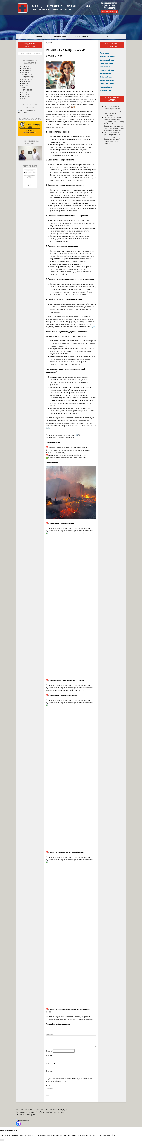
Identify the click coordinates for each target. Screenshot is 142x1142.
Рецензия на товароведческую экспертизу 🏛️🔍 (63, 435)
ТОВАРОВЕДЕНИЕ (27, 90)
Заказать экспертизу (109, 12)
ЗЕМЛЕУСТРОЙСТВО (28, 77)
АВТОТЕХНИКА (26, 94)
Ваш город (49, 1071)
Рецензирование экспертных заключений (60, 438)
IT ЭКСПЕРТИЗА (26, 70)
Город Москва (105, 53)
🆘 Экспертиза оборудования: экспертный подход (65, 852)
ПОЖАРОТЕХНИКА (27, 79)
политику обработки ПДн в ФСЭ (57, 1081)
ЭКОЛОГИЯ (25, 88)
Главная (38, 36)
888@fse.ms (109, 8)
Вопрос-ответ (60, 36)
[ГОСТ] (30, 187)
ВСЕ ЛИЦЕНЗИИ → (23, 113)
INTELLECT (25, 92)
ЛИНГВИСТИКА (26, 81)
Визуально (48, 1034)
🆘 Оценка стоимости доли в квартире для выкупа (65, 680)
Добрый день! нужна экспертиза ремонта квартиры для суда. (112, 135)
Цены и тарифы (81, 36)
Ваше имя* (49, 1056)
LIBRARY (24, 99)
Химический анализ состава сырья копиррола (112, 141)
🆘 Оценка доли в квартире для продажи (61, 695)
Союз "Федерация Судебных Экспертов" (50, 1112)
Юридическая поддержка (30, 44)
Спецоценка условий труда (25, 1115)
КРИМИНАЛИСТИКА (27, 68)
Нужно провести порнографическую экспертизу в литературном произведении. (114, 128)
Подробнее (111, 1135)
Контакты (103, 36)
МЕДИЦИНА (49, 43)
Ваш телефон (50, 1063)
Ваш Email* (49, 1051)
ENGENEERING (26, 73)
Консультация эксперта (112, 98)
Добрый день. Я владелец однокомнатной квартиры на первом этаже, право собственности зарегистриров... (113, 111)
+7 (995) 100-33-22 (110, 5)
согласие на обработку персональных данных (68, 1079)
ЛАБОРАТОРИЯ (26, 96)
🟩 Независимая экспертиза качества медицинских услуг (66, 458)
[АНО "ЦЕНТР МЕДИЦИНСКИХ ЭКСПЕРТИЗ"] (22, 12)
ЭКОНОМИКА (25, 83)
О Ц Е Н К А (25, 86)
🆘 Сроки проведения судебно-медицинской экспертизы (66, 455)
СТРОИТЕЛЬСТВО (27, 75)
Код (51, 1034)
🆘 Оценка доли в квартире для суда (60, 523)
